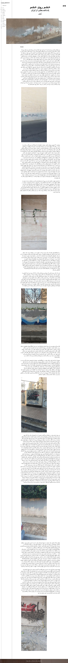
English (21, 46)
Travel (3, 23)
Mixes (3, 18)
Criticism (4, 15)
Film (3, 16)
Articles (4, 5)
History (4, 12)
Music (3, 21)
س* (40, 13)
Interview (4, 26)
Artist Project (4, 24)
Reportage (4, 10)
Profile (3, 9)
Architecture (4, 20)
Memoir (4, 13)
